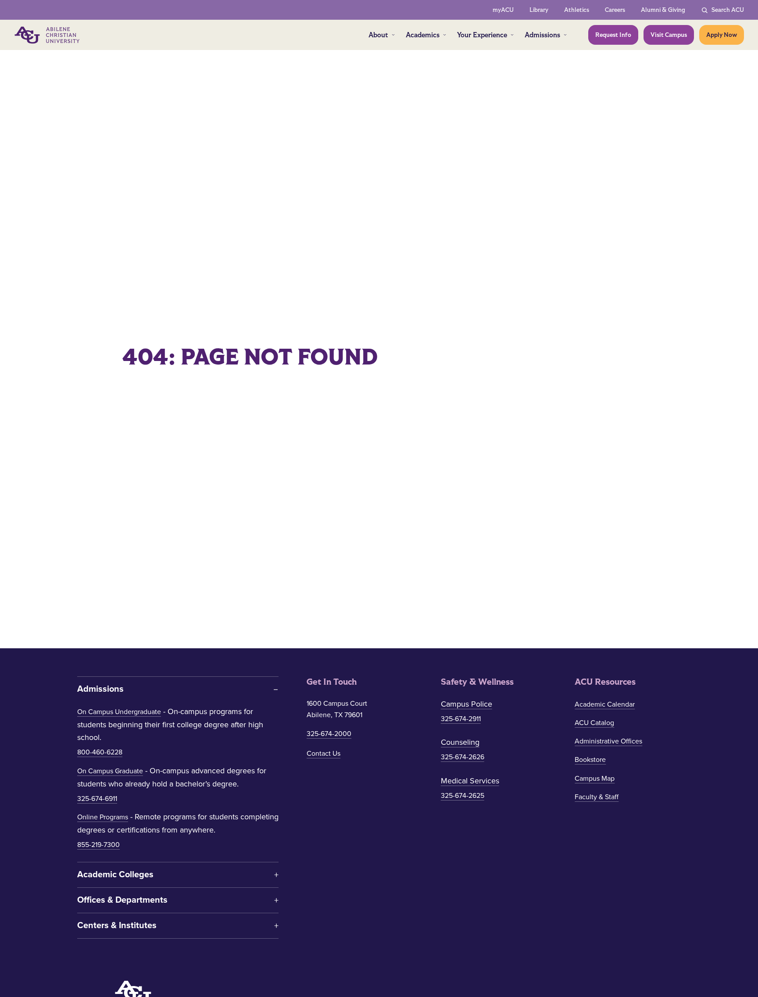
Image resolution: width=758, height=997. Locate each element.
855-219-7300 (98, 844)
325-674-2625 (462, 795)
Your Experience (482, 34)
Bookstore (590, 759)
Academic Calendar (605, 704)
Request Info (613, 35)
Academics (423, 34)
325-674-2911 (461, 719)
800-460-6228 (99, 752)
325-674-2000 (329, 733)
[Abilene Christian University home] (48, 35)
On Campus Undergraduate (119, 712)
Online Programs (102, 817)
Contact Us (323, 753)
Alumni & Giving (663, 10)
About (378, 34)
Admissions (542, 34)
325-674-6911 (97, 798)
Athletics (576, 10)
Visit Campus (669, 35)
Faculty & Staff (597, 797)
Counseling (460, 742)
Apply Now (721, 35)
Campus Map (595, 778)
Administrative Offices (608, 741)
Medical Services (470, 781)
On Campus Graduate (110, 771)
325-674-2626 (462, 757)
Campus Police (466, 704)
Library (538, 10)
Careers (615, 10)
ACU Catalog (594, 722)
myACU (503, 10)
